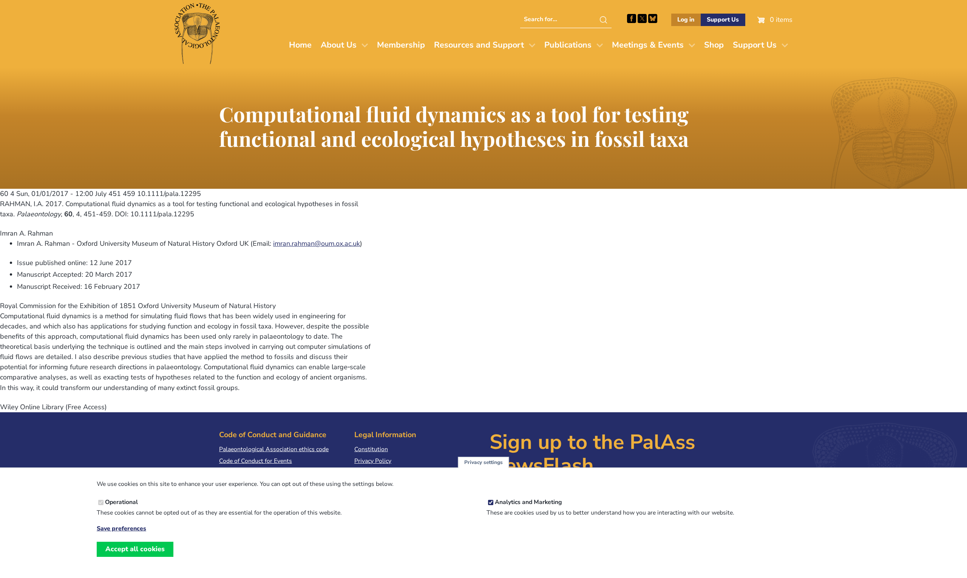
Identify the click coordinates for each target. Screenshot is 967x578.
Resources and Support (479, 45)
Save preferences (121, 529)
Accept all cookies (135, 548)
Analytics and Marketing (528, 502)
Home (300, 45)
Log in (685, 19)
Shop (714, 45)
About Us (339, 45)
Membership (401, 45)
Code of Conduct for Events (255, 461)
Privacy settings (483, 462)
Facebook (631, 18)
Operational (121, 502)
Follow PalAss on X (642, 18)
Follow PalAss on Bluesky (652, 18)
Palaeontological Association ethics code (274, 449)
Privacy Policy (372, 461)
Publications (568, 45)
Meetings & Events (648, 45)
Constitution (371, 449)
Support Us (723, 19)
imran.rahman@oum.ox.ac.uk (316, 243)
